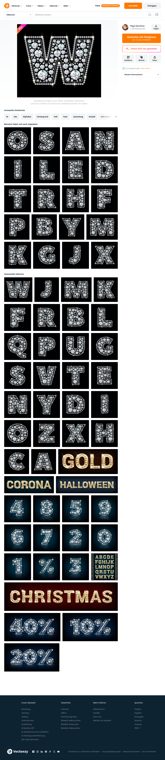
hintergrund (42, 116)
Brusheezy (26, 709)
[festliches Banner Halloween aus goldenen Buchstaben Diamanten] (87, 484)
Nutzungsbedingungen (111, 751)
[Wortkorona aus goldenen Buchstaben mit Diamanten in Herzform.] (29, 484)
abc (15, 116)
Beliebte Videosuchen (70, 728)
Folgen (156, 29)
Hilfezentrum (99, 709)
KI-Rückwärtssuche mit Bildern (35, 732)
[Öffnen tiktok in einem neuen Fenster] (50, 752)
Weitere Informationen (133, 74)
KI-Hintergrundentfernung (33, 735)
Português (138, 716)
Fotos (28, 6)
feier (65, 116)
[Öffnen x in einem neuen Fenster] (54, 752)
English (137, 709)
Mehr (66, 6)
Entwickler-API (28, 728)
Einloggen (152, 5)
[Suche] (149, 14)
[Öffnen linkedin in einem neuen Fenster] (42, 752)
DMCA (63, 713)
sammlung (78, 116)
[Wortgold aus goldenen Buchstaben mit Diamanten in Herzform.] (88, 461)
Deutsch (138, 720)
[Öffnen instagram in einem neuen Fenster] (38, 752)
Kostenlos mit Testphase (141, 38)
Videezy (25, 716)
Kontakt (96, 713)
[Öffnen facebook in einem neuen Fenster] (33, 752)
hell (55, 116)
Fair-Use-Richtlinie (149, 751)
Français (138, 724)
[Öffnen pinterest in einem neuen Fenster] (46, 752)
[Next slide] (114, 117)
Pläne (97, 5)
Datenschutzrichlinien (131, 751)
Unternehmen (28, 720)
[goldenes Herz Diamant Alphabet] (104, 566)
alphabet (27, 116)
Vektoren (15, 6)
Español (137, 713)
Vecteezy (25, 713)
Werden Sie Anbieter (102, 720)
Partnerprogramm (69, 716)
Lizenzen (65, 709)
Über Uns (97, 716)
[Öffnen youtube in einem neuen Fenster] (58, 752)
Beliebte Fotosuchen (70, 724)
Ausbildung (27, 724)
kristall (92, 116)
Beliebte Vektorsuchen (71, 720)
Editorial (53, 6)
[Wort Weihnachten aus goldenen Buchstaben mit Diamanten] (61, 596)
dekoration (106, 116)
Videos (40, 6)
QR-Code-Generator (30, 739)
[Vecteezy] (6, 5)
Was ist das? (145, 68)
